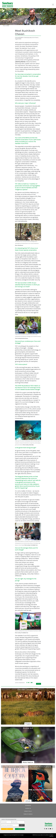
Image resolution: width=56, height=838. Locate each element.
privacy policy (28, 811)
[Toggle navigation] (53, 4)
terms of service (28, 814)
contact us (28, 808)
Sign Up (22, 825)
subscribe (38, 683)
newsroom (28, 805)
